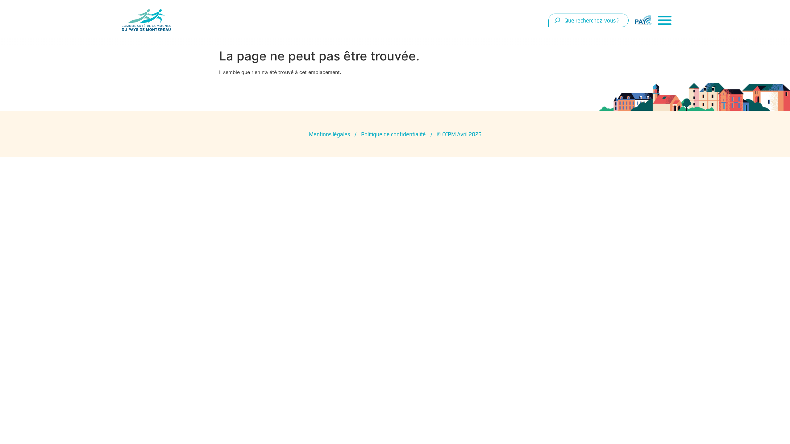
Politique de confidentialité (393, 134)
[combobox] (588, 20)
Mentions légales (329, 134)
